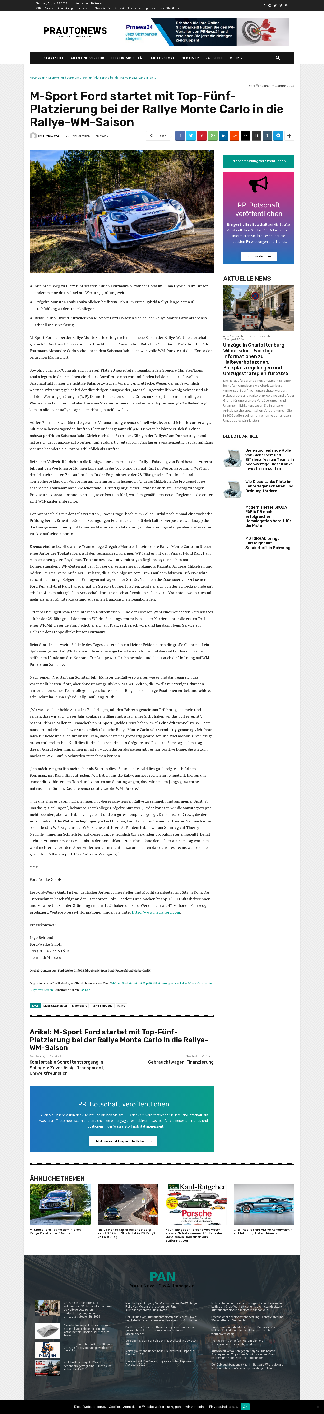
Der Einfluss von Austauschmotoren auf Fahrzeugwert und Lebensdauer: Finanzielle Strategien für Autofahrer (161, 1318)
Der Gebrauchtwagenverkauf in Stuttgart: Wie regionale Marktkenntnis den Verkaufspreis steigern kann (247, 1366)
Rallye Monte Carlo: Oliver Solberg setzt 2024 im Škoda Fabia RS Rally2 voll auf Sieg (126, 1233)
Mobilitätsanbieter (55, 1005)
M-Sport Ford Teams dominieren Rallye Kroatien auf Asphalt (55, 1231)
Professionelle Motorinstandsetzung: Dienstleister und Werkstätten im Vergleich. (247, 1318)
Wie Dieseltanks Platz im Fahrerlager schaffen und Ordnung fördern (269, 486)
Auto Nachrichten (234, 336)
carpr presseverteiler (262, 336)
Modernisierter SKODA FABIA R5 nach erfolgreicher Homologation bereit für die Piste (268, 516)
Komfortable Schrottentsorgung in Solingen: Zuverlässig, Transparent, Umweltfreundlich (67, 1068)
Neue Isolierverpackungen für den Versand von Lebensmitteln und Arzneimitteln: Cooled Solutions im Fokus (86, 1330)
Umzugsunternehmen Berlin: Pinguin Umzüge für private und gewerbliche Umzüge (88, 1348)
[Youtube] (286, 5)
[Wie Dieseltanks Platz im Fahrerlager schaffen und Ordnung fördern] (232, 488)
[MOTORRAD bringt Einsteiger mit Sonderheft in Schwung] (232, 545)
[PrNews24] (34, 135)
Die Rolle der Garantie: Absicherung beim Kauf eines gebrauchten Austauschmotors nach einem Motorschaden (159, 1331)
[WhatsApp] (213, 136)
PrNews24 (51, 136)
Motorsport (37, 78)
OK (245, 1407)
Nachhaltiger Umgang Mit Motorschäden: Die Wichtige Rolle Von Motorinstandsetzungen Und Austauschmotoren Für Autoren (161, 1307)
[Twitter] (275, 5)
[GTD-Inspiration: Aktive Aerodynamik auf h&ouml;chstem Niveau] (264, 1204)
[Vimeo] (280, 5)
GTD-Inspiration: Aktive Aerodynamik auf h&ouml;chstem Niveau (263, 1231)
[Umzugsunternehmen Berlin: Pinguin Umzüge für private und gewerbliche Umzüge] (47, 1350)
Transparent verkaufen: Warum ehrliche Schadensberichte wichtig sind (237, 1342)
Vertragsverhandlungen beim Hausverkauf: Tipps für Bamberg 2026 (159, 1353)
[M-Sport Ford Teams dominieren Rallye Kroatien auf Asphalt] (60, 1204)
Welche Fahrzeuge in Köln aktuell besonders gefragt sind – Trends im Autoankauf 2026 (87, 1366)
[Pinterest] (202, 136)
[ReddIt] (234, 136)
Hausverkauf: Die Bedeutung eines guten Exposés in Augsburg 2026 (159, 1363)
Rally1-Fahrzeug (102, 1005)
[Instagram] (270, 5)
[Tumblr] (267, 136)
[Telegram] (278, 136)
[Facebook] (264, 5)
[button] (278, 58)
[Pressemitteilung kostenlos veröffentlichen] (205, 32)
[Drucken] (256, 136)
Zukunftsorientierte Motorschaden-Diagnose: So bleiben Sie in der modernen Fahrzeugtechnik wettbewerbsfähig (243, 1331)
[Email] (245, 136)
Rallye (121, 1005)
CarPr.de (84, 990)
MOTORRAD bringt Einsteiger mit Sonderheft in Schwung (267, 543)
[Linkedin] (223, 136)
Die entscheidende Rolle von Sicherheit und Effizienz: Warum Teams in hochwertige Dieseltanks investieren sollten (269, 459)
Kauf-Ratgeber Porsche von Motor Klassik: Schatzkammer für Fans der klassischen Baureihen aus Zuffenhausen (194, 1235)
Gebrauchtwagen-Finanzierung (181, 1062)
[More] (289, 136)
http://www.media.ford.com (156, 912)
